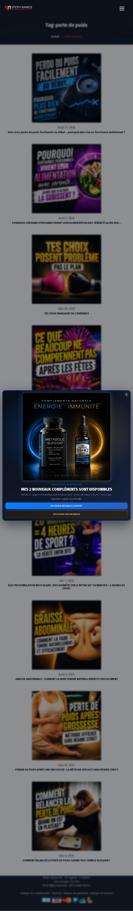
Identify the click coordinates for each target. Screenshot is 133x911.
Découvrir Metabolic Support (66, 506)
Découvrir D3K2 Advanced (66, 514)
